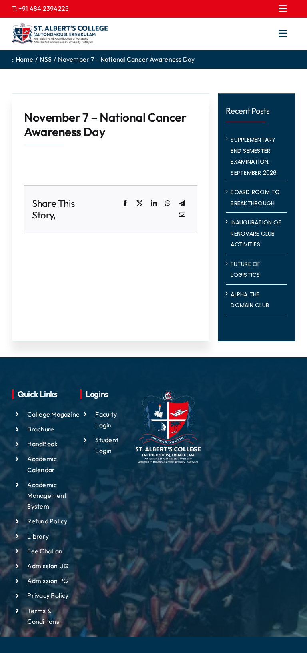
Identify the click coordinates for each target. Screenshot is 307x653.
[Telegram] (182, 203)
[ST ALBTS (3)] (60, 33)
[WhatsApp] (168, 203)
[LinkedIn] (154, 203)
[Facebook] (125, 203)
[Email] (182, 214)
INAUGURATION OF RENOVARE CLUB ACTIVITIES (256, 233)
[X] (139, 203)
